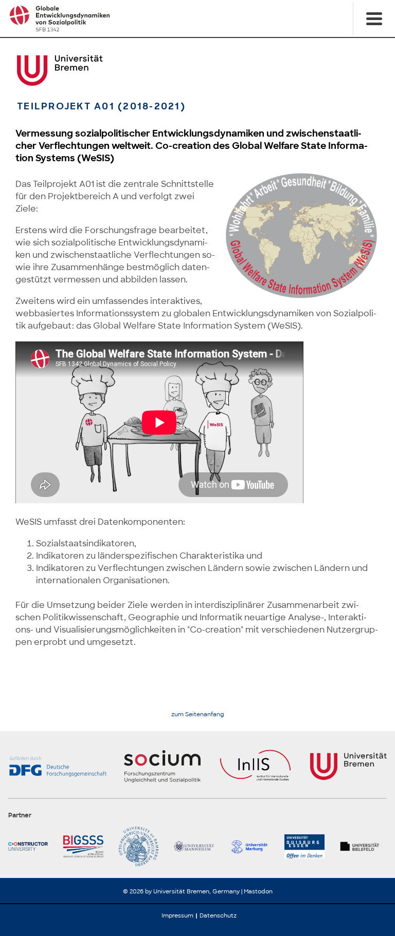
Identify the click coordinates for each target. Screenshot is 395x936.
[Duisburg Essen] (307, 846)
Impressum (177, 915)
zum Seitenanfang (197, 714)
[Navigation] (374, 18)
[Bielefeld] (363, 846)
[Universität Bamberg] (142, 846)
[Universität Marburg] (252, 846)
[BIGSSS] (86, 846)
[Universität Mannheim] (197, 846)
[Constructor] (31, 846)
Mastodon (258, 891)
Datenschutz (218, 915)
